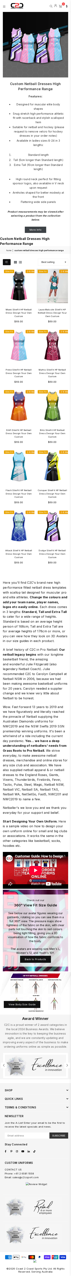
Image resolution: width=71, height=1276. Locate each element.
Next (67, 1065)
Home (8, 250)
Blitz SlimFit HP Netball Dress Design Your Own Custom (52, 433)
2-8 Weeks (32, 271)
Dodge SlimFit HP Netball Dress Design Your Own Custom (52, 553)
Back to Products (35, 959)
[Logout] (55, 6)
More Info (35, 229)
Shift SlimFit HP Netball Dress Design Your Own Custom (19, 433)
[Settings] (66, 6)
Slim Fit (9, 271)
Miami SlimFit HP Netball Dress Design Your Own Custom (19, 313)
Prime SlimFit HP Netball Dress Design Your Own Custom (19, 373)
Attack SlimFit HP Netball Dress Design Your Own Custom (18, 553)
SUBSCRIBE (58, 1135)
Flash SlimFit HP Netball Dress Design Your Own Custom (19, 493)
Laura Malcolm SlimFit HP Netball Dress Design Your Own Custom (52, 313)
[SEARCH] (51, 6)
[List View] (20, 262)
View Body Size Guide (22, 1004)
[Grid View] (15, 262)
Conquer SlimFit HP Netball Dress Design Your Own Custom (52, 493)
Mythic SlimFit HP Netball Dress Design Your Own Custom (52, 373)
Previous (4, 1065)
